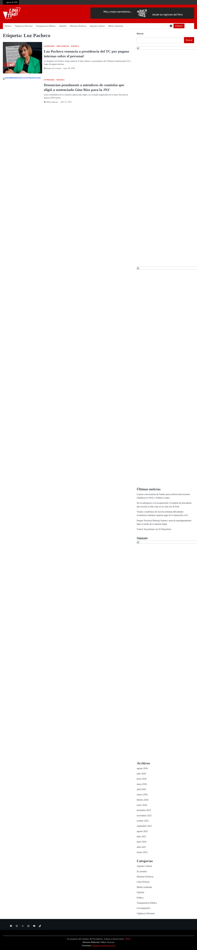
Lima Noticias (63, 46)
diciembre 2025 (144, 810)
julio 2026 (141, 773)
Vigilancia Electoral (23, 26)
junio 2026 (142, 779)
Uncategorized (143, 908)
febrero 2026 (142, 800)
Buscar (140, 33)
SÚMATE (179, 26)
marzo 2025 (142, 852)
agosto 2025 (142, 831)
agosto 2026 (142, 768)
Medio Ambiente (115, 26)
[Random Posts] (187, 26)
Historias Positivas (78, 26)
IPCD (127, 939)
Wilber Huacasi (52, 102)
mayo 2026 (142, 784)
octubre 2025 (143, 821)
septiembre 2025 (144, 826)
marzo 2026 (142, 794)
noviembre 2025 (144, 815)
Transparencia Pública (46, 26)
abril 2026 (141, 789)
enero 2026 (142, 805)
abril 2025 (141, 847)
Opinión (62, 26)
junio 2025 (142, 841)
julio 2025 (141, 836)
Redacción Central (53, 68)
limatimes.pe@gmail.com (103, 945)
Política (8, 26)
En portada (49, 46)
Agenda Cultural (97, 26)
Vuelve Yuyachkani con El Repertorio (154, 529)
